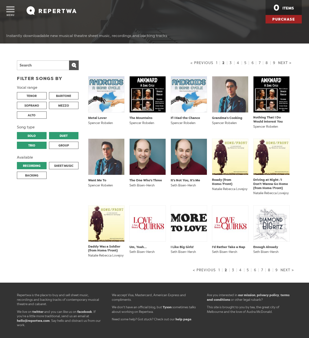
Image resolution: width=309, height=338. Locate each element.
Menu (10, 15)
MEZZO (63, 106)
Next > (284, 63)
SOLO (32, 136)
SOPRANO (31, 106)
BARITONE (63, 96)
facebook (84, 312)
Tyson (167, 307)
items (284, 7)
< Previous (201, 63)
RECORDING (32, 166)
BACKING (31, 175)
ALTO (31, 115)
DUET (64, 136)
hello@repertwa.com (33, 321)
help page (183, 319)
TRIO (31, 145)
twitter (37, 312)
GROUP (63, 145)
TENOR (32, 96)
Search (74, 65)
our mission (246, 295)
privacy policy (268, 295)
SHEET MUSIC (63, 166)
